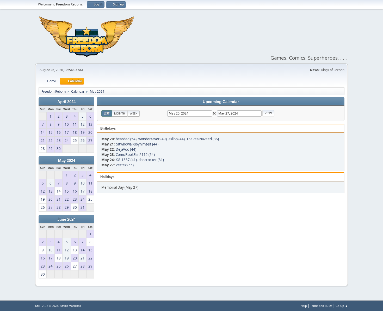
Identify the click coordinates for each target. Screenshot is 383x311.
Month (119, 113)
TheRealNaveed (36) (203, 139)
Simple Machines (70, 305)
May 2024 (66, 160)
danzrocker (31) (151, 159)
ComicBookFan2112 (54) (135, 154)
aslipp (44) (177, 139)
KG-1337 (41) (126, 159)
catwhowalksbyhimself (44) (137, 144)
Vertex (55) (125, 165)
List (106, 113)
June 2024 (66, 219)
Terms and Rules (321, 306)
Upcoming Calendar (221, 102)
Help (304, 306)
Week (133, 113)
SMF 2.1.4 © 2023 (46, 305)
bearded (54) (126, 139)
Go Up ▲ (342, 306)
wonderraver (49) (152, 139)
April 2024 (66, 102)
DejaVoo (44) (126, 149)
